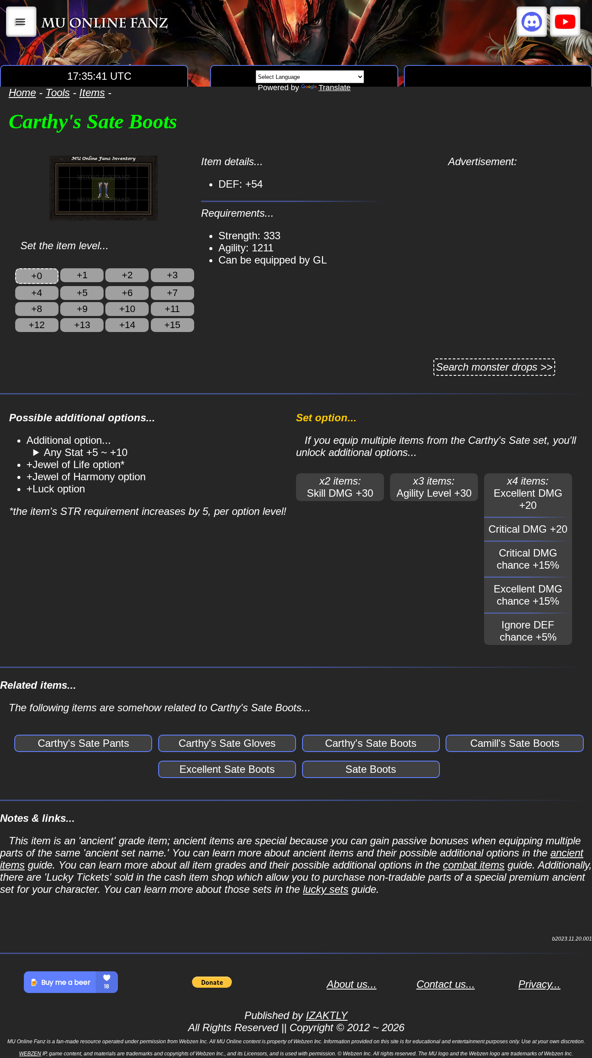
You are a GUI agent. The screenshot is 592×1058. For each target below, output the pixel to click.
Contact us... (445, 984)
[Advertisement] (482, 228)
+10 (127, 308)
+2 (127, 275)
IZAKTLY (327, 1015)
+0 (36, 275)
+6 (127, 292)
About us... (352, 984)
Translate (335, 87)
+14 (127, 324)
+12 (37, 324)
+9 (82, 308)
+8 (36, 308)
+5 (82, 292)
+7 (172, 292)
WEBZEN (30, 1054)
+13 (82, 324)
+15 (172, 324)
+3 (172, 275)
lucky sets (325, 889)
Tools (58, 92)
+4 (36, 292)
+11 (172, 308)
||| (21, 22)
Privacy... (539, 984)
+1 (82, 275)
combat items (473, 865)
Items (92, 92)
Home (22, 92)
